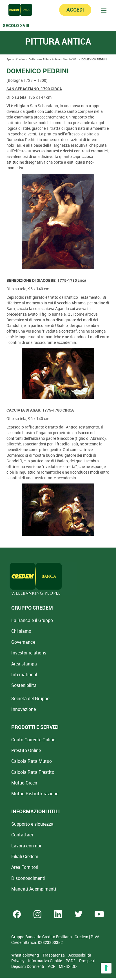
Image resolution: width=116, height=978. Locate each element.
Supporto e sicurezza (32, 824)
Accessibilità (79, 955)
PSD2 (71, 960)
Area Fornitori (24, 867)
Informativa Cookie (45, 960)
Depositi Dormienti (28, 966)
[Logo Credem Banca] (20, 10)
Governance (23, 642)
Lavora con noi (26, 846)
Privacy (18, 960)
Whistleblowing (25, 955)
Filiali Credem (24, 856)
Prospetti (87, 960)
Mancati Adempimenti (33, 889)
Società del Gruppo (30, 698)
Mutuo (34, 793)
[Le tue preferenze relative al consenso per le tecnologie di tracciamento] (106, 968)
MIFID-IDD (68, 966)
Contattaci (22, 835)
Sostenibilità (24, 685)
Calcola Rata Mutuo (31, 761)
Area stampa (24, 664)
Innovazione (23, 709)
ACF (52, 966)
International (24, 674)
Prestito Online (26, 750)
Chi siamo (21, 631)
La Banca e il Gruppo (32, 620)
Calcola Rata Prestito (32, 772)
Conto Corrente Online (33, 740)
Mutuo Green (24, 783)
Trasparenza (54, 955)
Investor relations (28, 653)
